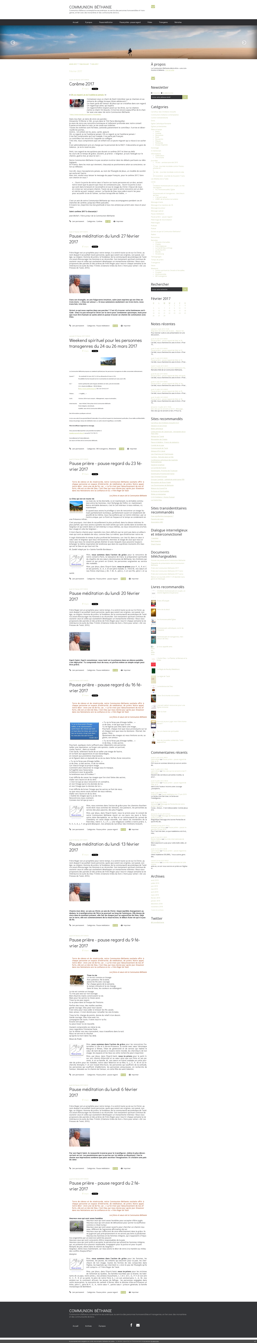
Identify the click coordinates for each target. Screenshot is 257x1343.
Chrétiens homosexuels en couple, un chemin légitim (169, 187)
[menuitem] (75, 22)
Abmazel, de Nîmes (158, 827)
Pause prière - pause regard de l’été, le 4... (168, 784)
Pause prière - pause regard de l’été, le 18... (167, 399)
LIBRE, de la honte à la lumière (166, 199)
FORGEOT (154, 794)
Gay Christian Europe (159, 476)
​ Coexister (155, 538)
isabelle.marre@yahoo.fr (76, 433)
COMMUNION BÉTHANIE (90, 7)
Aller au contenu (7, 2)
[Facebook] (131, 1325)
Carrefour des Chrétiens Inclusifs (163, 112)
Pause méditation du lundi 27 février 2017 (104, 239)
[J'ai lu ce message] (255, 1341)
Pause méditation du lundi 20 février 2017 (104, 596)
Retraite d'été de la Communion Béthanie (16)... (168, 368)
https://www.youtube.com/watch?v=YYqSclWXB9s (85, 114)
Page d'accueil (84, 64)
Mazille (158, 252)
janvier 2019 (155, 901)
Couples (158, 272)
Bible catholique (157, 429)
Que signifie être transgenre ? (162, 516)
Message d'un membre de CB (162, 205)
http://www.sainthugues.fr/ (87, 389)
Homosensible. (160, 274)
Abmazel (154, 804)
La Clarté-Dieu (156, 500)
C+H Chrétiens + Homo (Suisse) (163, 497)
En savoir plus (155, 1341)
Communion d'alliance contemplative (165, 115)
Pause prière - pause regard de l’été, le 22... (167, 350)
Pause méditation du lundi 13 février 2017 (104, 847)
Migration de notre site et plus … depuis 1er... (168, 331)
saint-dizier (155, 759)
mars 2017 (94, 64)
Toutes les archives (157, 910)
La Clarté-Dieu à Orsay (163, 248)
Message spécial (157, 211)
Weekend (112, 449)
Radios (153, 234)
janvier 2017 (73, 64)
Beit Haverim (156, 541)
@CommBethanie (157, 922)
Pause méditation (106, 22)
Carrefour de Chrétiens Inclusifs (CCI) (165, 423)
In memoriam (156, 151)
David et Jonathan (157, 465)
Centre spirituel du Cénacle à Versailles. (170, 270)
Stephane (154, 816)
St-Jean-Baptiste (161, 145)
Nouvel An (159, 139)
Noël (157, 137)
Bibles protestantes (158, 494)
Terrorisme (159, 158)
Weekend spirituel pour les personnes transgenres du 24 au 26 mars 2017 (105, 343)
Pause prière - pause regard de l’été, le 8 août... (168, 376)
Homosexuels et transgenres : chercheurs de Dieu (168, 194)
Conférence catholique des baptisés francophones (164, 461)
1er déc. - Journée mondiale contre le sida (168, 172)
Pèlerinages (155, 223)
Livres (153, 182)
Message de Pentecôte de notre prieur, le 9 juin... (168, 805)
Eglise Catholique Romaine (161, 124)
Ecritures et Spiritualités (160, 491)
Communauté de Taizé (159, 448)
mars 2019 (155, 895)
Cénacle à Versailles (162, 242)
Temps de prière (157, 260)
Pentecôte (159, 143)
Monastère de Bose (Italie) (161, 482)
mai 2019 (154, 889)
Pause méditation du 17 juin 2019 (174, 794)
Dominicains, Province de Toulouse (164, 471)
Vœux (153, 265)
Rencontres (155, 237)
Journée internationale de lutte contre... (167, 840)
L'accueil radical (161, 197)
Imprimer (119, 221)
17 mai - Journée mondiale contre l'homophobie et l (168, 167)
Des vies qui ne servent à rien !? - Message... (167, 409)
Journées (154, 161)
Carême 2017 (81, 84)
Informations (156, 154)
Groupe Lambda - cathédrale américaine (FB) (167, 479)
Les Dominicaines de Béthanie (162, 485)
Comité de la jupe (157, 445)
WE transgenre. (102, 449)
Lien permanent (78, 221)
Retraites (178, 22)
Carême (99, 221)
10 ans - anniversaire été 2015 (166, 162)
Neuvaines (159, 135)
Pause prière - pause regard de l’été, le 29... (167, 340)
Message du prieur (158, 208)
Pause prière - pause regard (130, 22)
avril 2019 (154, 892)
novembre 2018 (157, 907)
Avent (157, 131)
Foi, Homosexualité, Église (165, 189)
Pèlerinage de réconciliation (161, 220)
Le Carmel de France (158, 468)
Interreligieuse (160, 246)
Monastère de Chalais (159, 439)
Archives (88, 1326)
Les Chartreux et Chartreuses (162, 454)
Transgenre (163, 22)
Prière (150, 22)
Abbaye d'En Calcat (158, 451)
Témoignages (156, 257)
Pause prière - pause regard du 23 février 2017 (105, 466)
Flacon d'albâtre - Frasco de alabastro (165, 442)
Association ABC (157, 522)
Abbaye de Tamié (157, 436)
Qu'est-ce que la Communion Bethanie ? (166, 232)
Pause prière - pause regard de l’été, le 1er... (167, 383)
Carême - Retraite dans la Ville (162, 457)
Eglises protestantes (158, 126)
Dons (153, 121)
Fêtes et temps (156, 129)
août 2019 (155, 880)
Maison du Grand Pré (159, 488)
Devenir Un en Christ (159, 426)
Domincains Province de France (162, 474)
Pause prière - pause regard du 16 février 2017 (105, 687)
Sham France (156, 544)
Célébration (159, 156)
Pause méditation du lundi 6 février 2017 (103, 1092)
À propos (88, 22)
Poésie (153, 228)
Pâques (158, 141)
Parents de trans (157, 519)
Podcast (154, 226)
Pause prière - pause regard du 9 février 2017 (104, 943)
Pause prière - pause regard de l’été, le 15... (167, 360)
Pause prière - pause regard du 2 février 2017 (104, 1186)
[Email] (153, 6)
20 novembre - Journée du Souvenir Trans (169, 176)
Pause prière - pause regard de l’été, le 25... (167, 391)
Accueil (75, 22)
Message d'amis (157, 202)
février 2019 (155, 898)
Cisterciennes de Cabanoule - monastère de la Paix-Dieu (168, 433)
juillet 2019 (155, 883)
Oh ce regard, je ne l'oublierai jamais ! (88, 94)
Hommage (155, 148)
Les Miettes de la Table (159, 179)
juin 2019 (154, 886)
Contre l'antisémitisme (159, 118)
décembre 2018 (156, 904)
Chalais (158, 244)
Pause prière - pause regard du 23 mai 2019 (169, 828)
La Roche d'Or (160, 250)
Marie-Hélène (156, 839)
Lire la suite (169, 70)
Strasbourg (159, 254)
